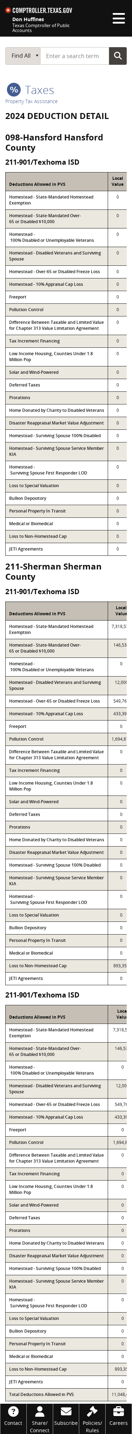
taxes (38, 89)
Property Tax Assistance (31, 101)
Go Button (118, 55)
